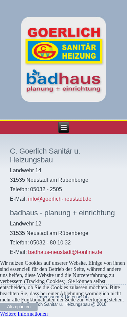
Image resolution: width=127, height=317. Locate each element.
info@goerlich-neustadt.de (59, 199)
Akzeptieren (18, 306)
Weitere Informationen (24, 314)
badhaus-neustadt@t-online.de (65, 252)
